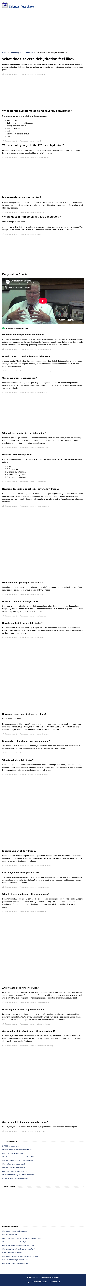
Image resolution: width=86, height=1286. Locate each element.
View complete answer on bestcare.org (32, 212)
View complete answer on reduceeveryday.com (35, 1024)
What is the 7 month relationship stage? (16, 1263)
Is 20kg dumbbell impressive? (12, 1252)
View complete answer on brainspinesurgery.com (35, 865)
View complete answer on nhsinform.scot (33, 74)
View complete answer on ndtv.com (31, 637)
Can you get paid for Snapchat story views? (17, 1160)
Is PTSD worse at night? (10, 1146)
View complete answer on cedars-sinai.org (33, 392)
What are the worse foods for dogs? (15, 1231)
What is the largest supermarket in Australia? (18, 1245)
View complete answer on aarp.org (31, 234)
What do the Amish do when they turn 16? (17, 1150)
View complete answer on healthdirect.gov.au (34, 447)
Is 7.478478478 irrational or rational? (15, 1178)
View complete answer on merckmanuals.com (34, 506)
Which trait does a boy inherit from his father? (18, 1175)
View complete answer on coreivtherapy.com (34, 753)
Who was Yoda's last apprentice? (14, 1153)
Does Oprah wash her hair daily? (14, 1167)
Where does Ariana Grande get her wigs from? (18, 1249)
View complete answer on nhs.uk (30, 141)
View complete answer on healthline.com (33, 482)
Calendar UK (55, 1282)
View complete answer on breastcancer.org (33, 774)
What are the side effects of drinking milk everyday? (20, 1256)
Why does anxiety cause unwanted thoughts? (18, 1157)
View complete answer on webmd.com (32, 1131)
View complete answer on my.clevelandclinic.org (35, 349)
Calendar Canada (39, 1282)
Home (4, 52)
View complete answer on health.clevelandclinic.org (36, 1045)
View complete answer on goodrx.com (32, 594)
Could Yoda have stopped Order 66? (15, 1171)
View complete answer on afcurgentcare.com (34, 157)
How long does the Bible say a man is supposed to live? (22, 1238)
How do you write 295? (10, 1235)
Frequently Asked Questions (22, 52)
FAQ (27, 1282)
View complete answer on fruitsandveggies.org (35, 1002)
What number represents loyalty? (14, 1242)
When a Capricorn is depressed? (14, 1164)
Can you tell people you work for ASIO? (16, 1260)
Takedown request (10, 74)
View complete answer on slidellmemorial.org (34, 887)
